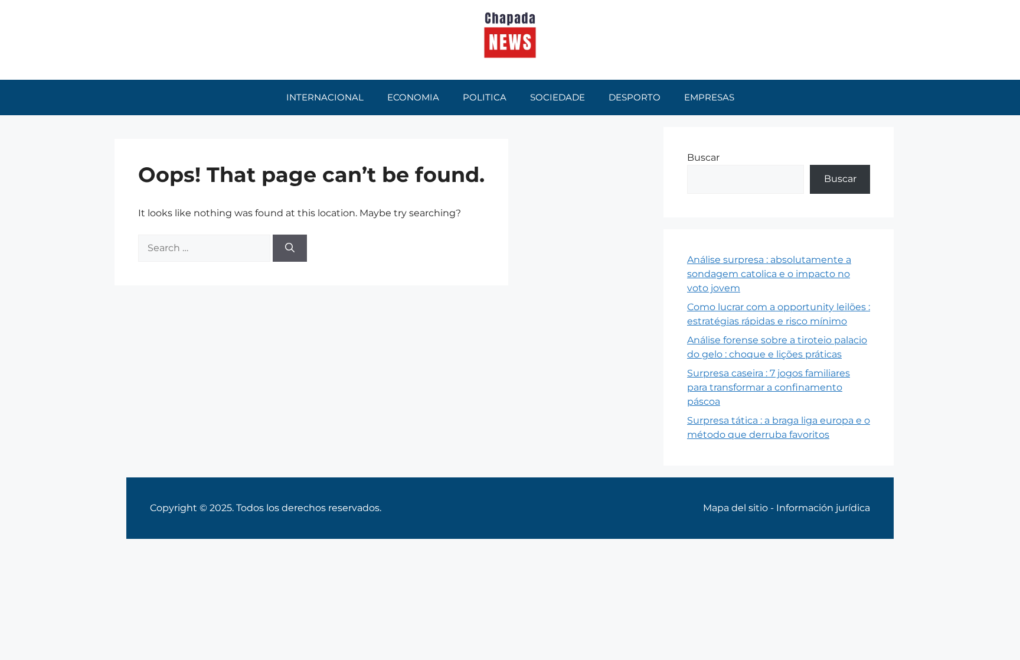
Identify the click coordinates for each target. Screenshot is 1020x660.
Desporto (635, 97)
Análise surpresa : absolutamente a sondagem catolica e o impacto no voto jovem (769, 274)
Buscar (703, 157)
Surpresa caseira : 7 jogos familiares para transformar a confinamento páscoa (768, 387)
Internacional (325, 97)
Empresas (709, 97)
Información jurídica (823, 507)
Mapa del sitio (735, 507)
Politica (484, 97)
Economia (413, 97)
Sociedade (557, 97)
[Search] (290, 248)
